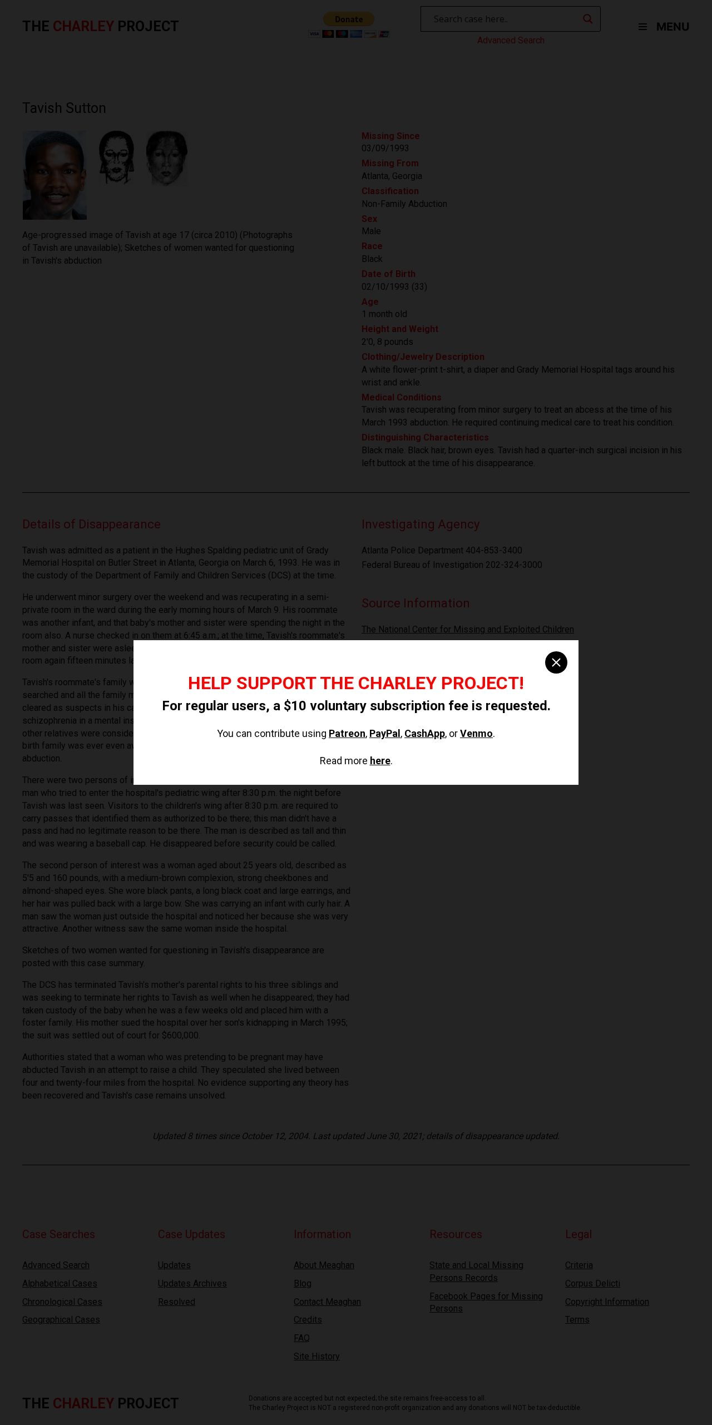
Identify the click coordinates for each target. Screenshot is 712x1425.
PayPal (384, 733)
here (380, 760)
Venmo (476, 733)
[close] (556, 662)
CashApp (424, 733)
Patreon (347, 733)
